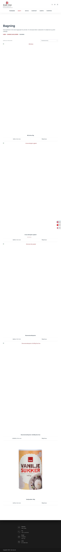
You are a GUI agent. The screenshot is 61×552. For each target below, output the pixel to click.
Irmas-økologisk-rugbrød (30, 234)
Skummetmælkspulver (30, 335)
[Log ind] (54, 4)
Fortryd (49, 10)
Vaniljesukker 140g (30, 499)
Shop (19, 10)
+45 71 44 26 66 (25, 532)
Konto (42, 10)
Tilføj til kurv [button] (44, 139)
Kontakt (34, 10)
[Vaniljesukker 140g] (30, 469)
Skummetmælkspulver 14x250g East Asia (30, 434)
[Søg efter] (52, 4)
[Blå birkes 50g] (30, 88)
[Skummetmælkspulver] (30, 288)
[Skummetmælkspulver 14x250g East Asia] (30, 388)
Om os (27, 10)
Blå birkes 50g (30, 135)
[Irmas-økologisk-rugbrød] (30, 187)
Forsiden (12, 10)
